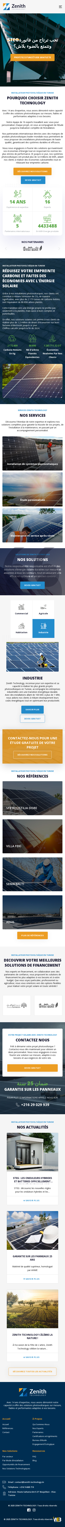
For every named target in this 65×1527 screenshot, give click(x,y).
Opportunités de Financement (16, 1464)
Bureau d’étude (39, 1440)
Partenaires (37, 1432)
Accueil (5, 1424)
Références (7, 1428)
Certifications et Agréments (44, 1436)
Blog (34, 1460)
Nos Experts (38, 1428)
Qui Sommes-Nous (41, 1424)
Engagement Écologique (43, 1444)
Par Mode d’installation (12, 1460)
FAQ (34, 1456)
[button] (6, 248)
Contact (5, 1432)
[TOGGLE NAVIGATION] (52, 6)
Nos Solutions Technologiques (17, 1468)
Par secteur (7, 1456)
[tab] (21, 609)
